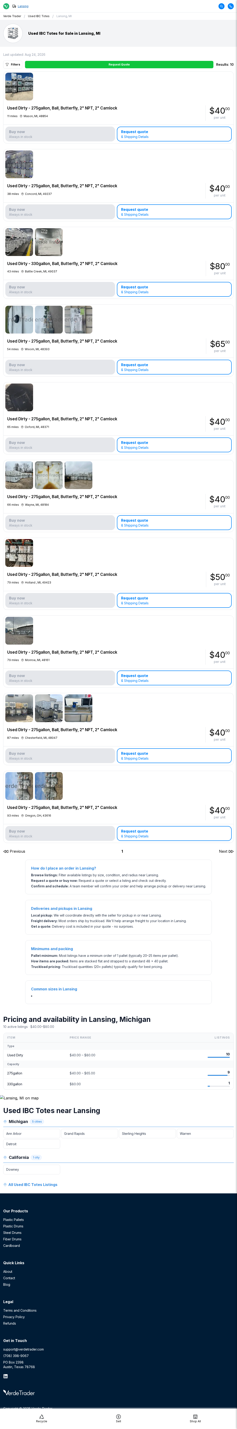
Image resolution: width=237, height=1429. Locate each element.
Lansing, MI (64, 16)
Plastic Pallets (13, 1220)
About (7, 1271)
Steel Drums (12, 1233)
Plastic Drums (13, 1226)
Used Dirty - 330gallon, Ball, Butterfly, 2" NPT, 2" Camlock (62, 263)
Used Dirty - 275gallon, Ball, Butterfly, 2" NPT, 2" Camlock (62, 108)
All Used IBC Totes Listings (32, 1184)
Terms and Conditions (20, 1310)
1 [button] (122, 851)
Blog (6, 1284)
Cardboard (11, 1246)
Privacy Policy (14, 1317)
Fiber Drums (12, 1239)
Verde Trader (12, 16)
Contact (9, 1278)
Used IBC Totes (39, 16)
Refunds (9, 1323)
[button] (14, 851)
